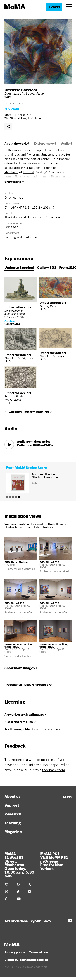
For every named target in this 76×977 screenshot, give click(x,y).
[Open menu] (69, 6)
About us (12, 796)
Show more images (19, 668)
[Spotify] (31, 891)
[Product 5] (19, 497)
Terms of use (38, 952)
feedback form (53, 770)
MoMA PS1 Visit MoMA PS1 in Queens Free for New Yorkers (54, 861)
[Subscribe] (70, 920)
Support (11, 805)
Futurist (28, 172)
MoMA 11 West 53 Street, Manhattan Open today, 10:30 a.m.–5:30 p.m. (19, 864)
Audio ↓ (66, 143)
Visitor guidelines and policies (26, 959)
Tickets (54, 7)
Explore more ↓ (45, 143)
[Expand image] (38, 51)
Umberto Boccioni (20, 90)
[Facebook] (20, 884)
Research (12, 814)
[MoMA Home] (14, 6)
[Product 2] (10, 497)
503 (29, 114)
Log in (67, 796)
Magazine (13, 831)
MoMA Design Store (31, 468)
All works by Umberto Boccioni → (28, 411)
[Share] (8, 126)
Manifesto (11, 172)
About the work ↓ (17, 143)
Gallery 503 (46, 268)
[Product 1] (7, 497)
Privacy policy (14, 952)
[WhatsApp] (8, 899)
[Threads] (8, 891)
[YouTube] (20, 899)
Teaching (12, 823)
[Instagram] (8, 884)
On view (11, 109)
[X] (31, 884)
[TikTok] (20, 891)
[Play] (9, 444)
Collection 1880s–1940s (35, 445)
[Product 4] (16, 497)
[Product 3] (13, 497)
